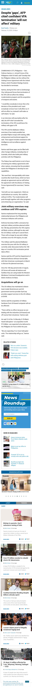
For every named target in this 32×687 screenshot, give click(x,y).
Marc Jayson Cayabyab (10, 632)
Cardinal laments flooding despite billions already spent (16, 594)
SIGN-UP (10, 418)
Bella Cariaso (7, 528)
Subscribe (27, 3)
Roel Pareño (5, 28)
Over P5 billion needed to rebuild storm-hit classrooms (15, 559)
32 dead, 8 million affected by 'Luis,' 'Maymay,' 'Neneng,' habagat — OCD (15, 664)
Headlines (5, 9)
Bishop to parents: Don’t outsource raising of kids (12, 524)
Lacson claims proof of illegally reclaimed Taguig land (15, 629)
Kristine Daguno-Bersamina (11, 669)
